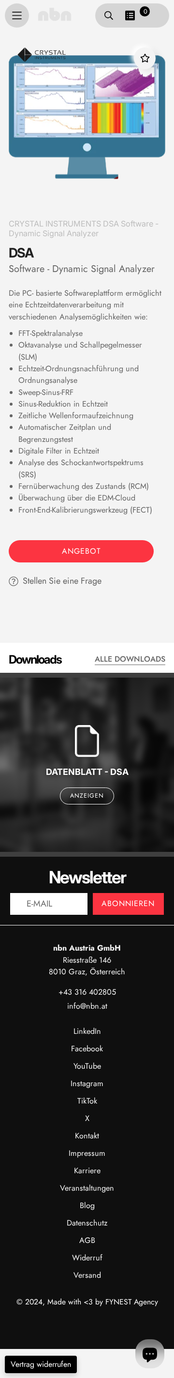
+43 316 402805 (87, 992)
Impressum (87, 1153)
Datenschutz (87, 1222)
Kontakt (87, 1135)
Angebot (81, 551)
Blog (87, 1205)
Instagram (87, 1083)
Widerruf (87, 1257)
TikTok (87, 1100)
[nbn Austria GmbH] (55, 14)
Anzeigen (87, 795)
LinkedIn (87, 1031)
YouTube (87, 1066)
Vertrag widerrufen (41, 1364)
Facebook (87, 1048)
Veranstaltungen (87, 1188)
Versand (87, 1275)
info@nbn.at (87, 1006)
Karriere (87, 1170)
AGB (87, 1240)
